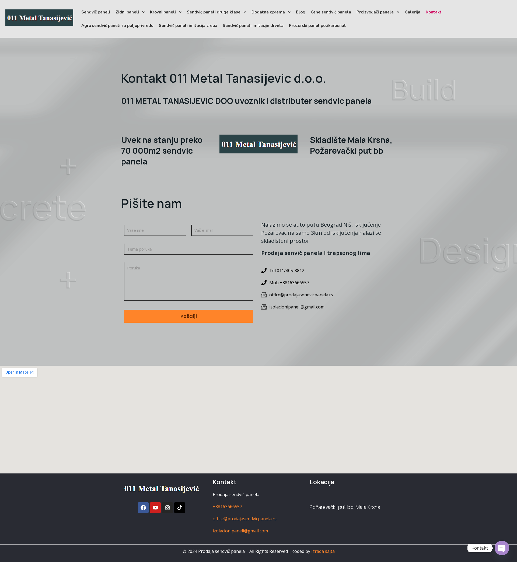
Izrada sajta (323, 551)
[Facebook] (143, 507)
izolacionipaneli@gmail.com (240, 531)
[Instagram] (167, 507)
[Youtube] (155, 507)
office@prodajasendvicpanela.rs (245, 519)
